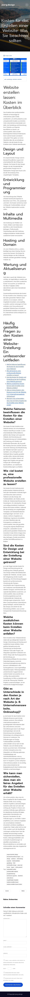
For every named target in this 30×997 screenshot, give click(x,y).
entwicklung (20, 858)
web (5, 79)
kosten (8, 867)
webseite (14, 79)
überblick (20, 875)
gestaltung (9, 863)
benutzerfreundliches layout (13, 856)
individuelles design (11, 865)
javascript (20, 865)
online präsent (18, 867)
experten (9, 861)
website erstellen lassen (12, 882)
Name (5, 940)
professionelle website (12, 871)
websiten (19, 79)
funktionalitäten (16, 861)
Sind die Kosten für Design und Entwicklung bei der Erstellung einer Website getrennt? (16, 379)
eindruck (13, 858)
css (22, 856)
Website (5, 953)
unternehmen (10, 878)
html (14, 863)
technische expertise (12, 875)
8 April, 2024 (8, 55)
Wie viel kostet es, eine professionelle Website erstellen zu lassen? (14, 373)
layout (12, 867)
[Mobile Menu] (26, 4)
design (8, 858)
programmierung (11, 873)
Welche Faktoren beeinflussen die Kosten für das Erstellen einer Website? (16, 367)
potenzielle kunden (11, 869)
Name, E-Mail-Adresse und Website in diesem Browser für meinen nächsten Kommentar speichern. (14, 962)
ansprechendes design (12, 854)
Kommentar (6, 918)
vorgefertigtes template (12, 880)
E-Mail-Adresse (7, 946)
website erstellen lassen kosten (14, 884)
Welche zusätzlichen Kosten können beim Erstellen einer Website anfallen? (15, 386)
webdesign (9, 79)
